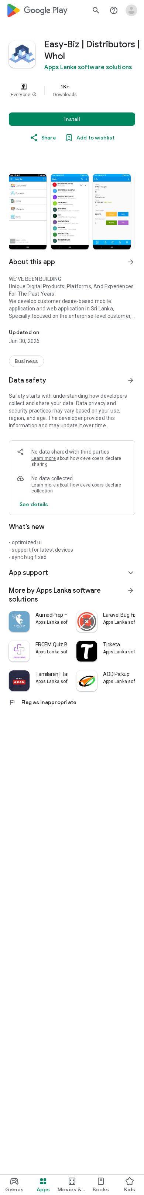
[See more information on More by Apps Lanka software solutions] (131, 590)
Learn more (43, 458)
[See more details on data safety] (34, 504)
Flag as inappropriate (42, 702)
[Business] (26, 361)
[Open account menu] (131, 10)
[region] (72, 90)
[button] (34, 94)
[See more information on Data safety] (131, 380)
